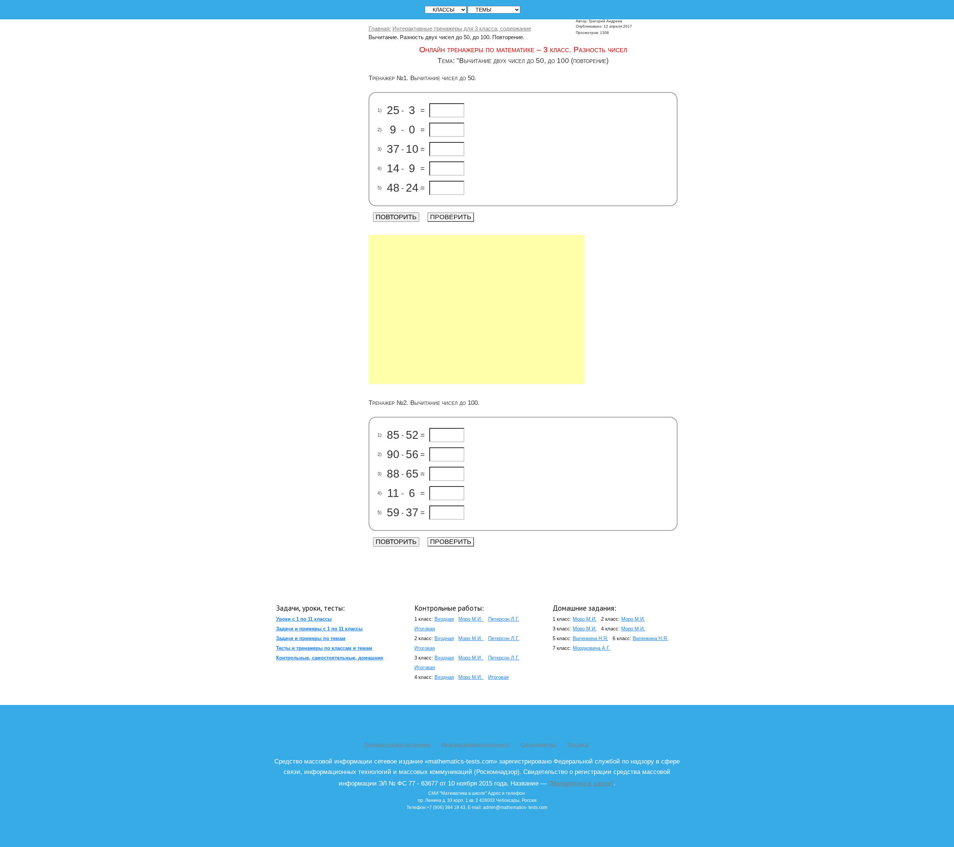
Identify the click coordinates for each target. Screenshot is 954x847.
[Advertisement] (477, 309)
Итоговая (424, 629)
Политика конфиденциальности (475, 744)
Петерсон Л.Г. (503, 619)
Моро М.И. (471, 619)
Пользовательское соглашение (397, 744)
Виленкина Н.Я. (590, 638)
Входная (444, 619)
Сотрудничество (539, 744)
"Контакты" (578, 744)
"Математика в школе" (581, 783)
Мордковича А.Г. (591, 648)
